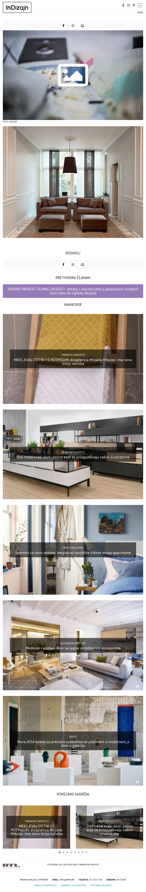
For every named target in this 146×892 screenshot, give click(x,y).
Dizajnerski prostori (73, 643)
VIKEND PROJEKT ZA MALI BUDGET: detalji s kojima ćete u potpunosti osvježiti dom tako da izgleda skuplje (73, 291)
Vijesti (73, 737)
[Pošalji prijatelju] (82, 25)
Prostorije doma (73, 547)
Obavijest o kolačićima (73, 885)
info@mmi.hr (67, 879)
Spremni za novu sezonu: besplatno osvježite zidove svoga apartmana (73, 552)
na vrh (139, 864)
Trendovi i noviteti (73, 355)
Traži (140, 12)
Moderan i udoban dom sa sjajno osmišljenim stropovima (73, 648)
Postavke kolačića (101, 885)
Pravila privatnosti (45, 885)
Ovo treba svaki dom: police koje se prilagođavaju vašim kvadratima (73, 457)
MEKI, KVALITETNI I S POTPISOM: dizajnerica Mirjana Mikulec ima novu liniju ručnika (73, 361)
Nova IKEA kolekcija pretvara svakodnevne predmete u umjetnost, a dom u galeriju (73, 743)
